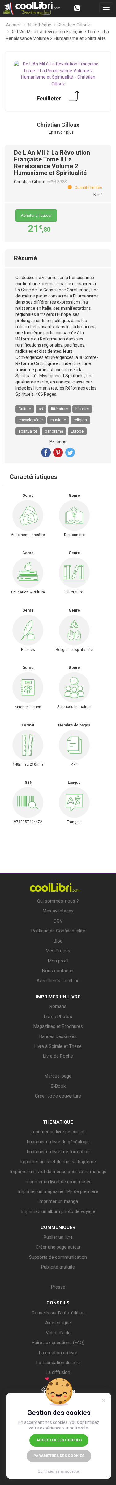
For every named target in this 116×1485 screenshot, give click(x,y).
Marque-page (58, 1076)
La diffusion (58, 1372)
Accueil (13, 25)
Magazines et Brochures (58, 1026)
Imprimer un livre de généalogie (58, 1142)
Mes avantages (58, 911)
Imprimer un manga (58, 1201)
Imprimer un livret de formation (58, 1151)
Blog (58, 941)
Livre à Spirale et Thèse (58, 1046)
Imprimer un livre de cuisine (58, 1131)
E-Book (58, 1086)
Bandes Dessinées (58, 1036)
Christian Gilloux (73, 25)
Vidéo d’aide (58, 1332)
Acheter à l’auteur (36, 215)
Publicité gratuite (58, 1267)
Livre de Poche (58, 1056)
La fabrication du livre (58, 1362)
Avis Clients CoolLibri (58, 980)
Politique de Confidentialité (58, 931)
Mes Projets (58, 951)
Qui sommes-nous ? (58, 901)
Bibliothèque (39, 25)
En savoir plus (61, 132)
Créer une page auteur (58, 1247)
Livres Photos (58, 1016)
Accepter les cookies (59, 1440)
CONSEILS (58, 1303)
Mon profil (58, 961)
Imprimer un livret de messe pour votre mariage (58, 1171)
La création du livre (58, 1352)
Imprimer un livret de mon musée (58, 1181)
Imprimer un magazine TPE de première (58, 1191)
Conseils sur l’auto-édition (58, 1313)
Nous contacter (58, 971)
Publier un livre (58, 1237)
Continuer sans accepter (59, 1471)
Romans (58, 1006)
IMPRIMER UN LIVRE (58, 997)
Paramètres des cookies (58, 1456)
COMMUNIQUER (58, 1227)
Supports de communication (58, 1257)
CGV (58, 921)
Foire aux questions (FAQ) (58, 1342)
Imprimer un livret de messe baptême (58, 1161)
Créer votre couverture (58, 1096)
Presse (58, 1287)
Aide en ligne (58, 1322)
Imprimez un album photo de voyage (58, 1211)
